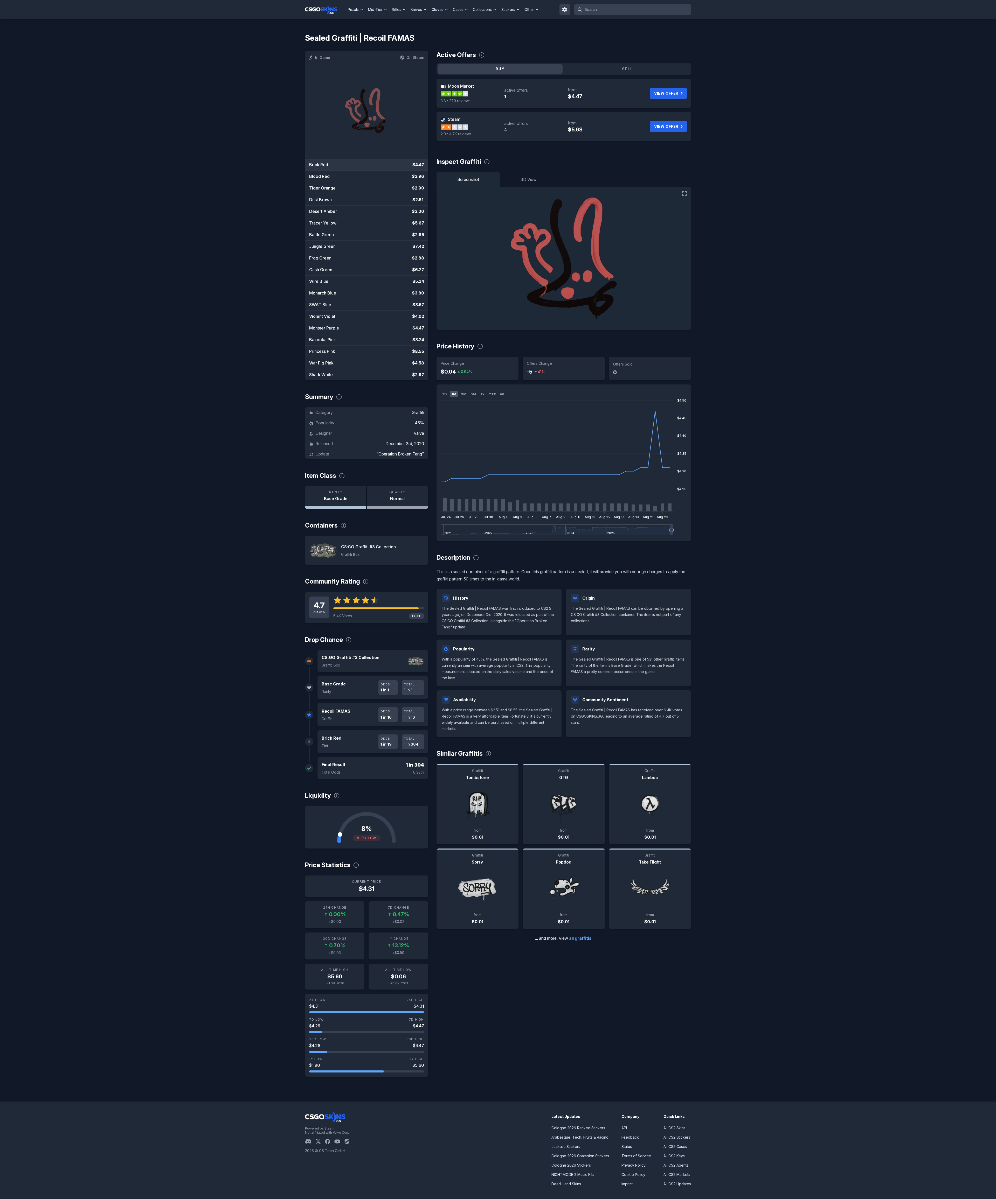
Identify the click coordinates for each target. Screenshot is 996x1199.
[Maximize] (684, 193)
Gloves (438, 9)
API (624, 1128)
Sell (627, 69)
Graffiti (418, 412)
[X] (320, 1141)
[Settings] (564, 9)
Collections (482, 9)
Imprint (627, 1184)
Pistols (353, 9)
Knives (416, 9)
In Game (322, 57)
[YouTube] (339, 1141)
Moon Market (461, 86)
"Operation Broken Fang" (400, 454)
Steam (454, 119)
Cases (458, 9)
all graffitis (580, 938)
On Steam (415, 57)
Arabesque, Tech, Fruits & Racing (579, 1137)
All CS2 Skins (674, 1128)
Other (529, 9)
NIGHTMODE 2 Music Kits (572, 1174)
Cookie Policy (633, 1174)
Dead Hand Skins (566, 1184)
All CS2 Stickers (676, 1137)
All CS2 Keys (674, 1156)
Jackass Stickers (565, 1146)
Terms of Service (636, 1156)
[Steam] (349, 1141)
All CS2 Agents (675, 1165)
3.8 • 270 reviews (456, 101)
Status (626, 1146)
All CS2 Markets (676, 1174)
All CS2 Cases (675, 1146)
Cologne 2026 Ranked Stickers (578, 1128)
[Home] (325, 9)
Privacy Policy (633, 1165)
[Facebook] (329, 1141)
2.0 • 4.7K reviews (456, 134)
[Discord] (310, 1141)
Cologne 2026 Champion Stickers (580, 1156)
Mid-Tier (375, 9)
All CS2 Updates (677, 1184)
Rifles (396, 9)
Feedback (630, 1137)
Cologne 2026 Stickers (571, 1165)
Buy (500, 69)
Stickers (508, 9)
